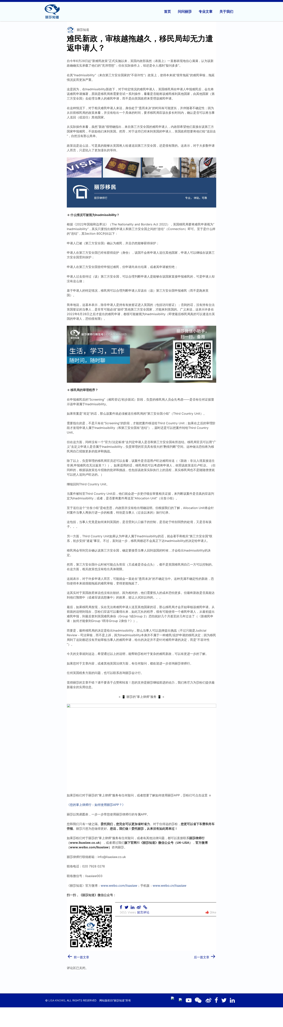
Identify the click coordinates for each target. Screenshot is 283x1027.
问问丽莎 (185, 11)
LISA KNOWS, (57, 1000)
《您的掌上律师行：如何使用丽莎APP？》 (96, 805)
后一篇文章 (205, 956)
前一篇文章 (78, 956)
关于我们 (226, 11)
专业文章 (206, 11)
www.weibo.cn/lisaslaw (169, 885)
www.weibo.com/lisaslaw (119, 885)
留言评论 (143, 912)
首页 (167, 11)
